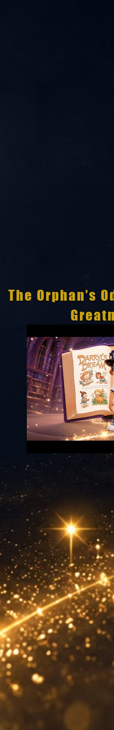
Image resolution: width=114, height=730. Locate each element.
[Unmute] (43, 445)
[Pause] (34, 445)
